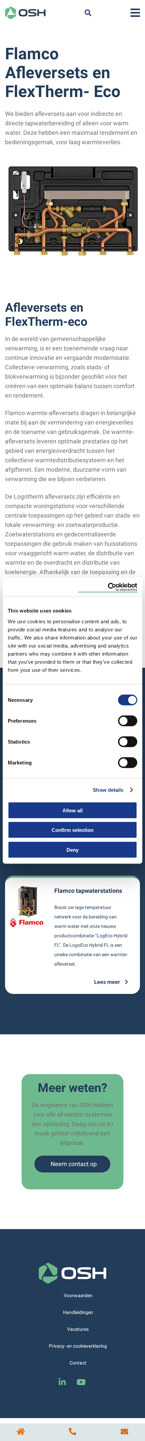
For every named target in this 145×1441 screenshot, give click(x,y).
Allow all (72, 810)
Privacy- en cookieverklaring (78, 1346)
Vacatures (78, 1329)
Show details (108, 790)
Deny (72, 849)
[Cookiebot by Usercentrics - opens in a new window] (107, 587)
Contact (77, 1363)
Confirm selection (72, 830)
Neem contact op (74, 1163)
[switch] (127, 720)
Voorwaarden (78, 1295)
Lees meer (107, 982)
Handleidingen (78, 1312)
